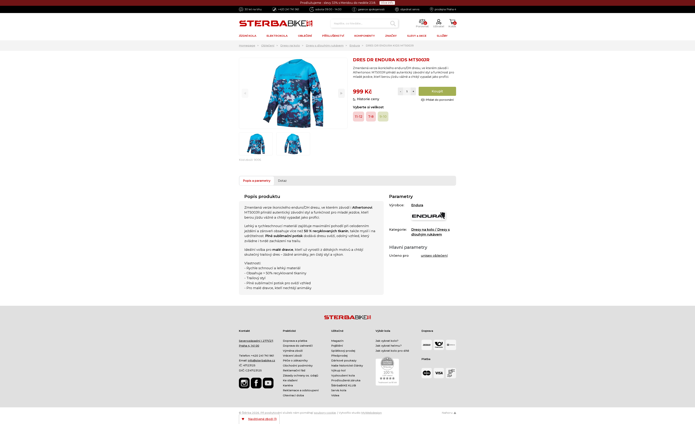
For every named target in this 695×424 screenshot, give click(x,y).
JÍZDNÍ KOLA (247, 35)
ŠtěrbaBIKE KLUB (343, 385)
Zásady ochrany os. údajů (300, 375)
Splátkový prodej (343, 350)
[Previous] (245, 93)
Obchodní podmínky (298, 365)
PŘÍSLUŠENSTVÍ (333, 35)
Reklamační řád (294, 370)
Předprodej (339, 355)
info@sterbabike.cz (261, 360)
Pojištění (337, 345)
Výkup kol (338, 370)
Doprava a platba (295, 340)
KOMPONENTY (364, 35)
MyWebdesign (371, 412)
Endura (354, 45)
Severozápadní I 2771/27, (256, 340)
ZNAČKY (391, 35)
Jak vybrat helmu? (389, 345)
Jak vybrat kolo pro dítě (392, 350)
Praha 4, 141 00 (249, 345)
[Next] (341, 93)
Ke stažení (290, 380)
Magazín (337, 340)
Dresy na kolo (290, 45)
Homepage (247, 45)
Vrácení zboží (292, 355)
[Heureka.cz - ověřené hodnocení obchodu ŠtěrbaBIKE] (387, 371)
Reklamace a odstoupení (301, 390)
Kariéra (288, 385)
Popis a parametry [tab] (256, 180)
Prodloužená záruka (345, 380)
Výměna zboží (293, 350)
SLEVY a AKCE (416, 35)
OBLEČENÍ (305, 35)
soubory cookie (325, 412)
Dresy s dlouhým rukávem (325, 45)
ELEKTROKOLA (277, 35)
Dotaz (282, 180)
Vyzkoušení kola (343, 375)
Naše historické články (347, 365)
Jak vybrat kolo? (387, 340)
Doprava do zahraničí (298, 345)
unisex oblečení (434, 256)
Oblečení (267, 45)
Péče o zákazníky (295, 360)
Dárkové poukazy (343, 360)
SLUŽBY (442, 35)
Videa (335, 395)
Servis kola (338, 390)
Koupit (437, 91)
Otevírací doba (293, 395)
